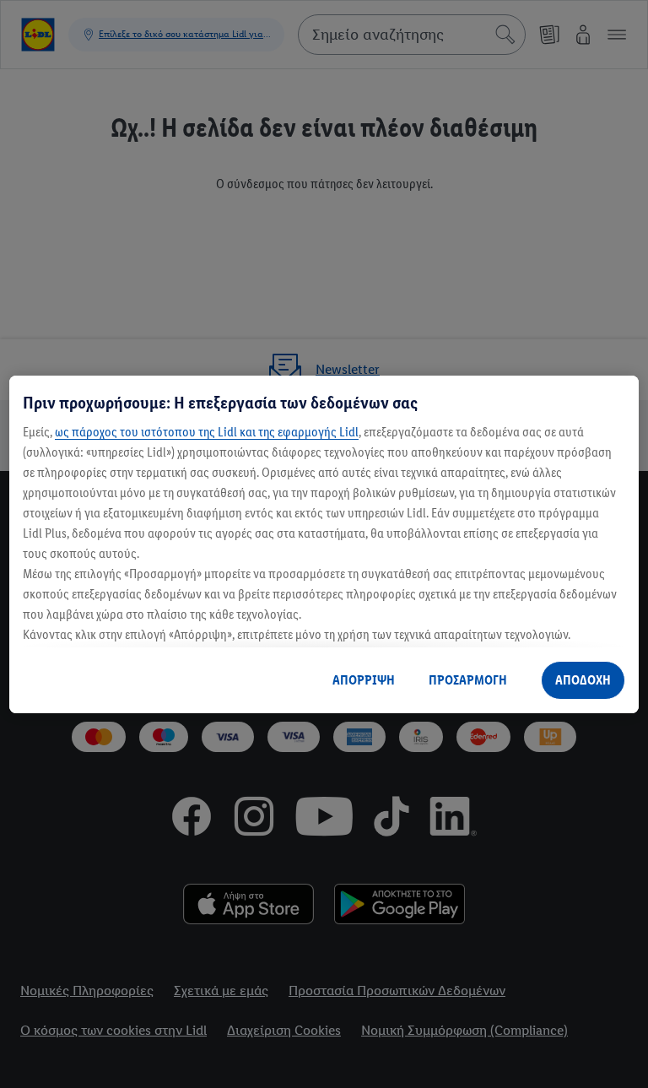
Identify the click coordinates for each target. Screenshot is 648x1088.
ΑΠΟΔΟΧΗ (583, 680)
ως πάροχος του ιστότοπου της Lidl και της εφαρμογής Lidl (207, 432)
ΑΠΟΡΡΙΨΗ (363, 680)
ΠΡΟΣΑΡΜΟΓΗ (468, 680)
